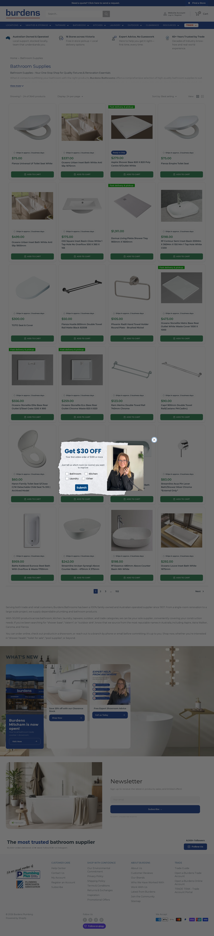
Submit (82, 487)
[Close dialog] (154, 439)
